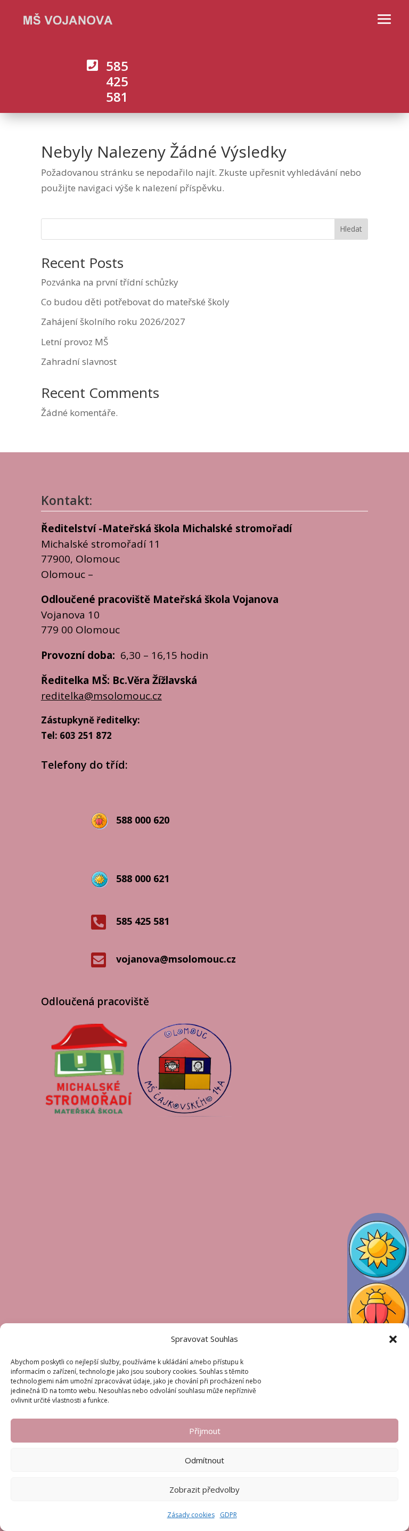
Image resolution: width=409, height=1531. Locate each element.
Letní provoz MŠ (74, 342)
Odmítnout (204, 1460)
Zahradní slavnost (79, 361)
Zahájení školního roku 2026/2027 (113, 321)
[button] (393, 1339)
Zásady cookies (191, 1514)
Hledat (351, 229)
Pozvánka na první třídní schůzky (109, 282)
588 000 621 (142, 878)
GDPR (228, 1514)
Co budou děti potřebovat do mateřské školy (135, 302)
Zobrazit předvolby (204, 1489)
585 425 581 (117, 81)
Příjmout (204, 1431)
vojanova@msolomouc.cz (176, 958)
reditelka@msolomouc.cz (101, 696)
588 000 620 (142, 819)
